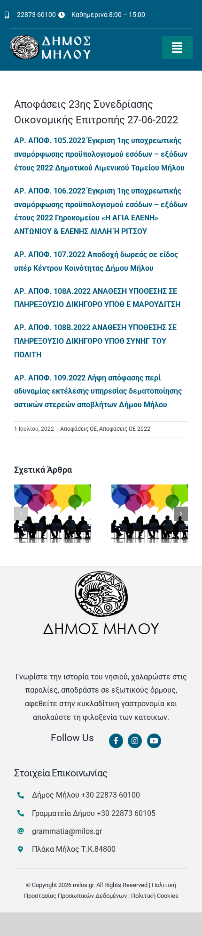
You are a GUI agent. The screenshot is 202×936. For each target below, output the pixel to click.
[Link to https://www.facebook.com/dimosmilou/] (116, 741)
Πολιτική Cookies (155, 895)
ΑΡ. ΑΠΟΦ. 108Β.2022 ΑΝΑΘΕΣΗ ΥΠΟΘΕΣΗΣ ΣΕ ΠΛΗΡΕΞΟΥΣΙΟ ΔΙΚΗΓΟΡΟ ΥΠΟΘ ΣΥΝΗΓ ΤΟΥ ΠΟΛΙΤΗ (95, 341)
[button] (21, 514)
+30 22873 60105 (126, 813)
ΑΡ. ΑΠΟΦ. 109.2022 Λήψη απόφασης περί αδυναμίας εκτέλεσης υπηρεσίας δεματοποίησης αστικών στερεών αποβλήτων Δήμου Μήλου (98, 391)
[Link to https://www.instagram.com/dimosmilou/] (135, 741)
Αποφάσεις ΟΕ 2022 (124, 429)
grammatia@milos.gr (67, 831)
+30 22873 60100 (110, 795)
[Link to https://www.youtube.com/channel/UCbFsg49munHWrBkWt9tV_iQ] (154, 741)
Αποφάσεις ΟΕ (78, 429)
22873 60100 (36, 14)
